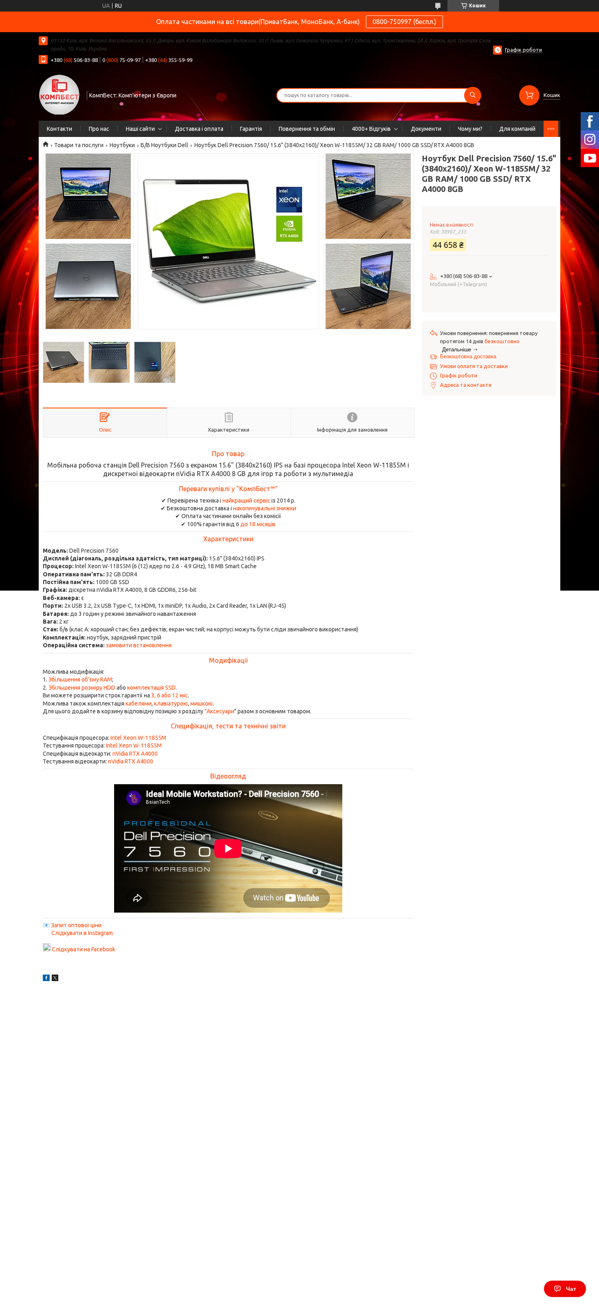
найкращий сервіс (246, 500)
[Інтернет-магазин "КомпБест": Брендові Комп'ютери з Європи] (59, 94)
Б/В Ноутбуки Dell (164, 145)
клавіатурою (171, 703)
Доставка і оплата (199, 129)
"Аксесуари (219, 711)
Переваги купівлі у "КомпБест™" (228, 488)
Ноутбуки (122, 145)
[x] (55, 979)
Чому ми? (470, 129)
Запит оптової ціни (76, 925)
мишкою (201, 703)
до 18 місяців (257, 524)
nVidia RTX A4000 (135, 753)
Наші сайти (140, 129)
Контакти (59, 129)
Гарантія (251, 129)
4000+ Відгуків (371, 129)
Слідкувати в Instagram (82, 933)
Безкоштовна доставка (468, 356)
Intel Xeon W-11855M (138, 737)
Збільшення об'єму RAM (80, 679)
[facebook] (46, 979)
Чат (571, 1289)
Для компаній (517, 129)
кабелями (139, 703)
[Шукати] (472, 95)
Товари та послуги (79, 145)
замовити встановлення (139, 645)
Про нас (99, 129)
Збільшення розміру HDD (81, 687)
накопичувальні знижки (264, 508)
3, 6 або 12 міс (169, 695)
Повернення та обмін (307, 129)
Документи (426, 129)
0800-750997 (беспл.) (404, 21)
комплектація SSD (151, 687)
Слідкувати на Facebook (83, 949)
